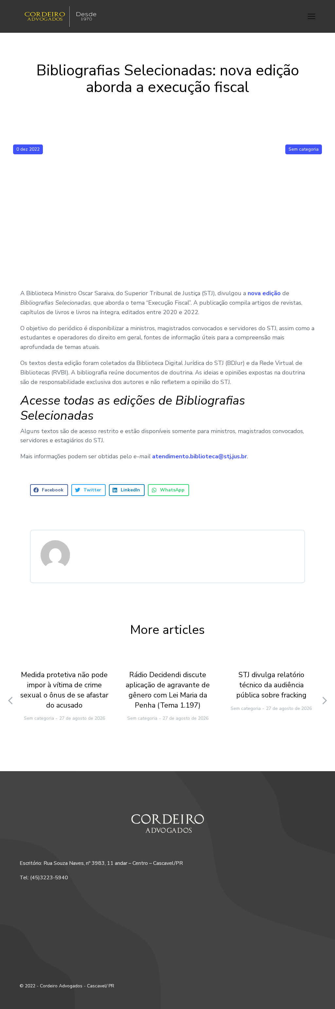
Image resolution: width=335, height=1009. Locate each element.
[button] (311, 16)
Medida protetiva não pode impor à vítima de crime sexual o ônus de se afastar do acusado (64, 690)
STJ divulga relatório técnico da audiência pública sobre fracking (271, 685)
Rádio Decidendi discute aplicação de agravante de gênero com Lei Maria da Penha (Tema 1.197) (168, 690)
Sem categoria (304, 149)
